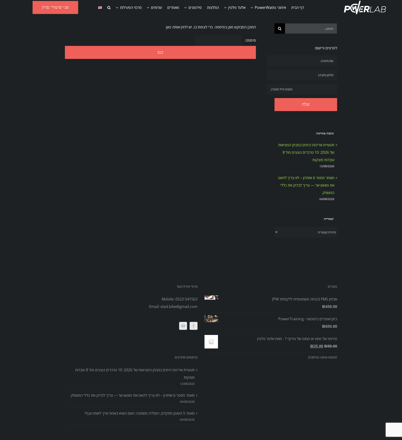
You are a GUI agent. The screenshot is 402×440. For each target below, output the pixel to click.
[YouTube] (183, 326)
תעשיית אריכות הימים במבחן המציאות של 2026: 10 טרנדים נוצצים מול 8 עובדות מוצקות (306, 152)
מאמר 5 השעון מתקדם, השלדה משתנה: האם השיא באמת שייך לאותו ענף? (139, 413)
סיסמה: (250, 40)
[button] (109, 7)
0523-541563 (186, 299)
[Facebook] (194, 326)
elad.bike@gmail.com (179, 306)
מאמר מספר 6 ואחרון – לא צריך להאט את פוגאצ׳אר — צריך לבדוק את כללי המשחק (306, 185)
